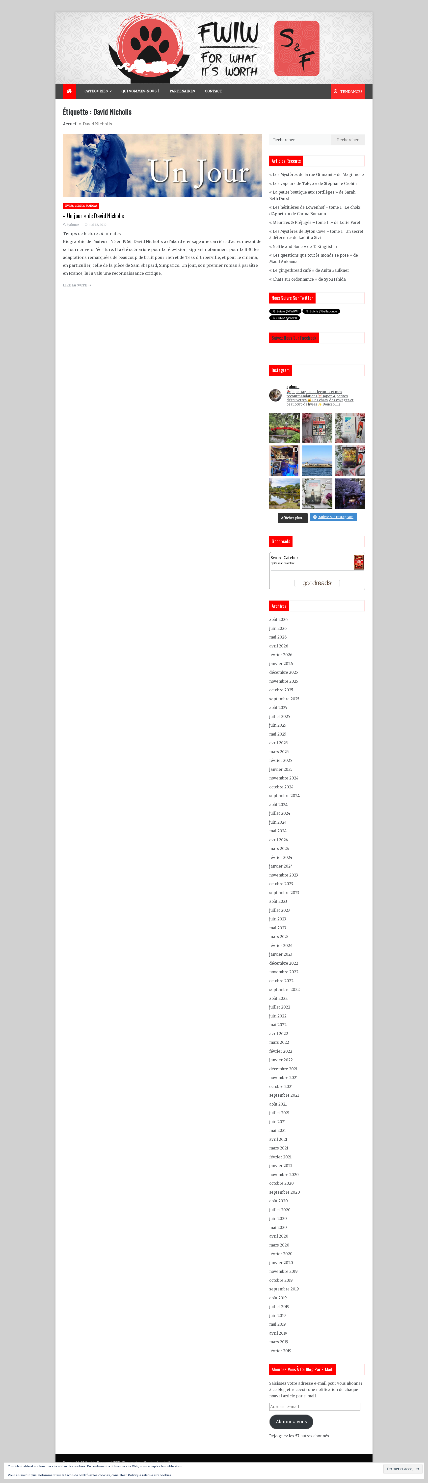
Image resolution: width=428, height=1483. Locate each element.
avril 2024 (278, 840)
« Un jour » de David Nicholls (93, 215)
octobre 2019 (281, 1280)
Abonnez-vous (291, 1421)
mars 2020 (279, 1245)
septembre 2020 (284, 1192)
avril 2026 (278, 646)
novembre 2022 (283, 972)
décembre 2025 (283, 672)
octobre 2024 (281, 787)
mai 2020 (278, 1227)
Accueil (70, 123)
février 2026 (280, 654)
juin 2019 (277, 1315)
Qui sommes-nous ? (140, 91)
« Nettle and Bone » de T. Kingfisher (303, 246)
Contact (213, 91)
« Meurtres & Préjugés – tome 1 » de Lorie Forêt (314, 222)
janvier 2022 (281, 1060)
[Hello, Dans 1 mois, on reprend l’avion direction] (317, 460)
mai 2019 (277, 1324)
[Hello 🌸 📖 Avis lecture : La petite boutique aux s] (350, 460)
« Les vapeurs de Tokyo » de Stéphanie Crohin (313, 183)
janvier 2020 (281, 1262)
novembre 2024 (283, 778)
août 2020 (278, 1201)
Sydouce (73, 225)
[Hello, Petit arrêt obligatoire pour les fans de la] (284, 460)
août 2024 (278, 804)
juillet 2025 (279, 716)
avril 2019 (278, 1333)
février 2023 (280, 945)
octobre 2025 (281, 690)
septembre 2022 (284, 989)
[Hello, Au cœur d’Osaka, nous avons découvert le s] (350, 493)
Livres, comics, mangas (81, 205)
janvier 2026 (281, 663)
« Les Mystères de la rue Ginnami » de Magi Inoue (316, 174)
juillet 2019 (279, 1306)
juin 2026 (278, 628)
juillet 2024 (279, 813)
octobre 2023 (281, 883)
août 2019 (278, 1298)
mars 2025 (279, 751)
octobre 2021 (281, 1086)
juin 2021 (277, 1121)
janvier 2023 (280, 954)
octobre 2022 (281, 980)
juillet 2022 (279, 1007)
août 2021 (278, 1104)
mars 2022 (279, 1042)
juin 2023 (277, 919)
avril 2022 (278, 1033)
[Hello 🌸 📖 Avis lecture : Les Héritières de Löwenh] (317, 493)
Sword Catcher (284, 557)
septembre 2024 (284, 795)
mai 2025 (277, 734)
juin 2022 (278, 1016)
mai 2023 (277, 928)
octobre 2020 (281, 1183)
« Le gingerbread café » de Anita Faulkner (309, 270)
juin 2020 (278, 1218)
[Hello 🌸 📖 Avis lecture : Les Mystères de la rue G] (317, 428)
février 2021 (280, 1157)
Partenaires (182, 91)
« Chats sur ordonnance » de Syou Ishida (307, 279)
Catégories (96, 91)
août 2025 (278, 707)
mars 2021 (278, 1148)
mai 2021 (277, 1130)
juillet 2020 (280, 1210)
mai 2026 (278, 637)
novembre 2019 (283, 1271)
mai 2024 (278, 831)
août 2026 (278, 619)
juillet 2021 (279, 1113)
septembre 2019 (284, 1289)
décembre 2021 (283, 1069)
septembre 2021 (284, 1095)
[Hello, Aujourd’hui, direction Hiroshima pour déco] (284, 428)
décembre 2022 (283, 963)
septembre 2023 (284, 892)
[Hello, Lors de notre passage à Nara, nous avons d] (284, 493)
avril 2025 (278, 743)
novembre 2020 (284, 1174)
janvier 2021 (280, 1165)
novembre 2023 (283, 875)
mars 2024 (279, 848)
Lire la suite (75, 285)
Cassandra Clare (284, 563)
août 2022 (278, 998)
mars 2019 (278, 1342)
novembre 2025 (283, 681)
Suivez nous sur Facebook (294, 338)
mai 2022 (278, 1024)
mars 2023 (279, 936)
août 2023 (278, 901)
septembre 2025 (284, 699)
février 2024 (280, 857)
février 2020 (281, 1253)
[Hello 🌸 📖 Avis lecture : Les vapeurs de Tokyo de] (350, 428)
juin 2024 (278, 822)
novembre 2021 (283, 1077)
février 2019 (280, 1350)
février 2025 (280, 760)
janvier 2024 (281, 866)
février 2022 (280, 1051)
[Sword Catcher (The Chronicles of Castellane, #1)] (359, 561)
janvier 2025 (281, 769)
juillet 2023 (279, 910)
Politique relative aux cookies (149, 1475)
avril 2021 (278, 1139)
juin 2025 (277, 725)
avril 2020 (278, 1236)
